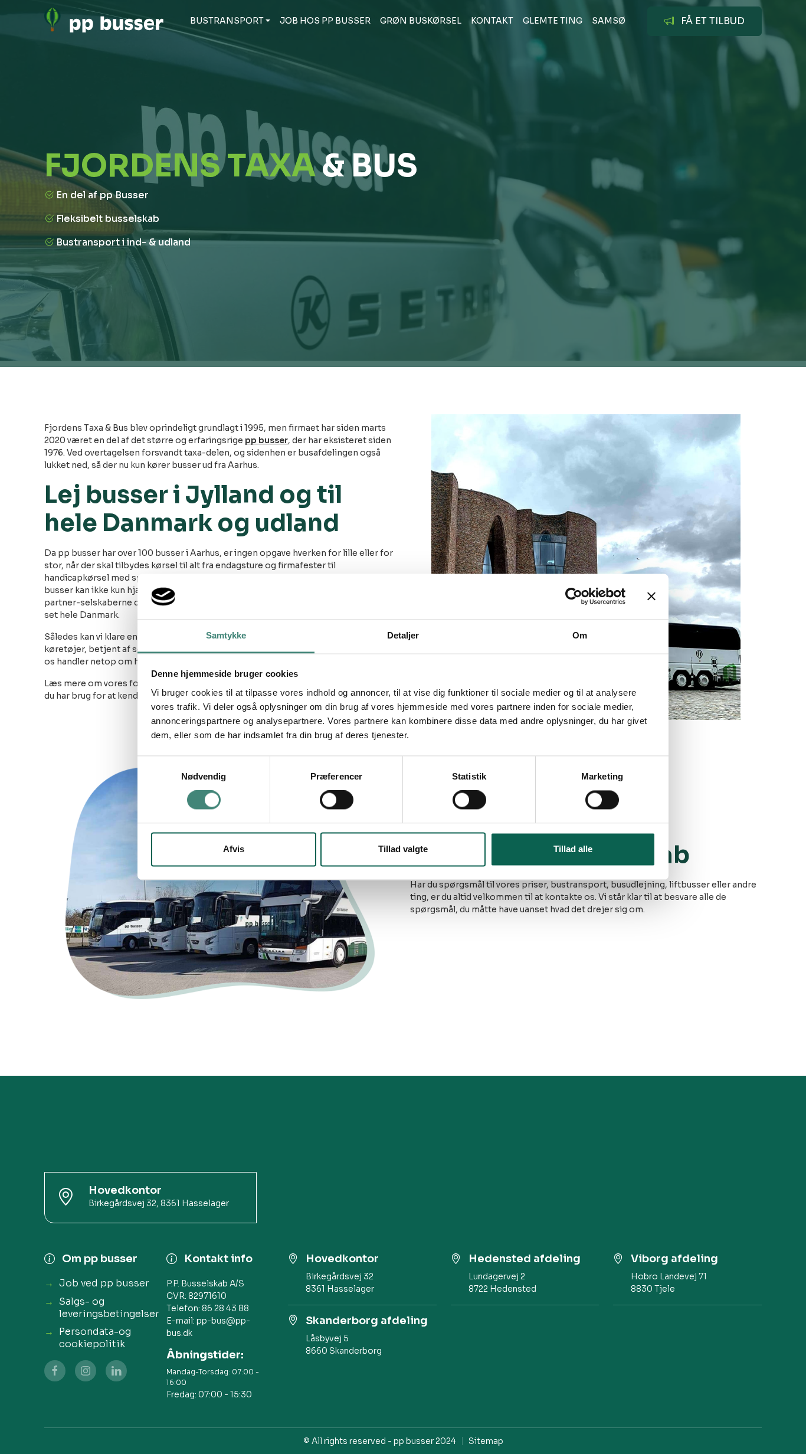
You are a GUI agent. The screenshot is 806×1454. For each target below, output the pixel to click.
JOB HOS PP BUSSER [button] (325, 20)
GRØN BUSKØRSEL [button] (420, 20)
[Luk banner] (651, 596)
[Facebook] (54, 1370)
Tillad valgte (403, 849)
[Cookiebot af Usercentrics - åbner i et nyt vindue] (573, 596)
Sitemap (485, 1441)
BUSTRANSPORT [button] (227, 20)
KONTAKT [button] (492, 20)
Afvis (233, 849)
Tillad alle (572, 849)
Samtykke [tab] (226, 635)
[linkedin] (116, 1370)
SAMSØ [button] (608, 20)
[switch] (336, 800)
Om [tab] (579, 635)
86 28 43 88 (225, 1308)
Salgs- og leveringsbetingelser (109, 1307)
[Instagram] (85, 1370)
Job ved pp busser (104, 1283)
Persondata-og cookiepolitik (95, 1337)
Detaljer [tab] (403, 635)
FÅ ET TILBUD (713, 21)
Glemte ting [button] (552, 20)
